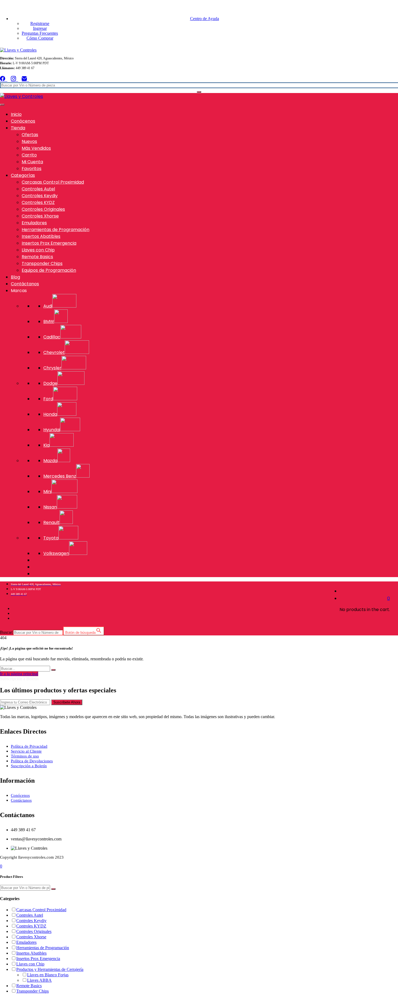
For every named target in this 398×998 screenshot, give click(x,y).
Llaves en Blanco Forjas (47, 975)
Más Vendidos (36, 148)
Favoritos (31, 168)
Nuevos (29, 141)
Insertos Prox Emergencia (49, 243)
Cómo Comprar (40, 38)
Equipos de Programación (49, 270)
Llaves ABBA (39, 980)
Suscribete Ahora (66, 702)
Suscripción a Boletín (29, 766)
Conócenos (23, 121)
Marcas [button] (19, 290)
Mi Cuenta (32, 162)
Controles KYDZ (38, 202)
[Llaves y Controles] (18, 50)
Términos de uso (25, 756)
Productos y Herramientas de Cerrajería (49, 969)
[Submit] (53, 670)
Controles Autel (38, 189)
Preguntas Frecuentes (40, 33)
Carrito (29, 155)
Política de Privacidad (29, 746)
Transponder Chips (42, 263)
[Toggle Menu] (2, 104)
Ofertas (30, 135)
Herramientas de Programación (55, 229)
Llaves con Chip (38, 250)
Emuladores (34, 223)
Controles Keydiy (40, 196)
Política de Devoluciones (32, 761)
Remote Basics (37, 257)
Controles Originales (43, 209)
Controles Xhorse (40, 216)
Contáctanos (25, 284)
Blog (15, 277)
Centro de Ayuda (204, 18)
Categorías (23, 175)
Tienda (18, 128)
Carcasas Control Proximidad (53, 182)
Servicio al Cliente (26, 751)
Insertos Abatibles (41, 236)
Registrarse (39, 23)
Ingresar (40, 28)
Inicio (16, 114)
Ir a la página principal (19, 673)
